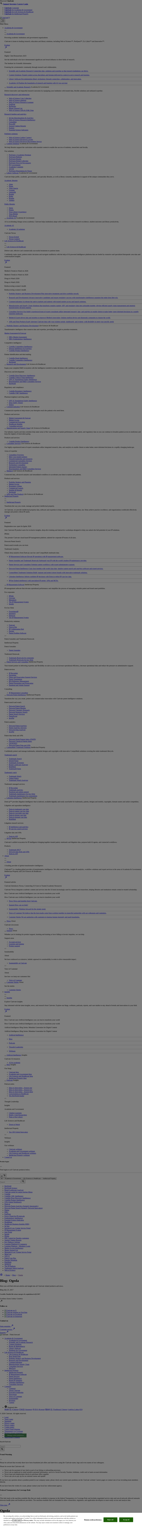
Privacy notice (28, 1520)
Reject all (110, 1520)
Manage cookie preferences (93, 1520)
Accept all (126, 1520)
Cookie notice (17, 1520)
